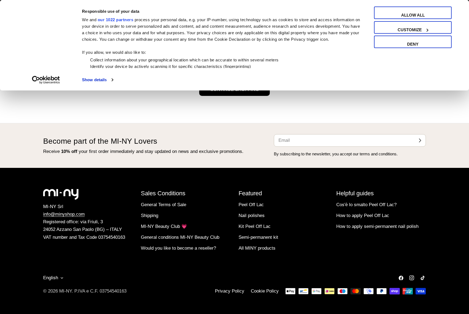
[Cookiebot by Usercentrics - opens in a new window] (46, 80)
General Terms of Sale (163, 204)
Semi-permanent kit (258, 237)
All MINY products (257, 248)
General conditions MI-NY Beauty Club (180, 237)
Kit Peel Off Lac (255, 226)
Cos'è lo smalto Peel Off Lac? (366, 204)
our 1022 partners (116, 19)
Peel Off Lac (251, 204)
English (50, 277)
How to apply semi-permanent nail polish (377, 226)
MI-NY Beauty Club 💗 (164, 226)
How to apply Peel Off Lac (362, 215)
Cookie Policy (265, 291)
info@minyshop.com (64, 214)
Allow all (413, 15)
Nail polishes (252, 215)
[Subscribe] (419, 140)
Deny (413, 44)
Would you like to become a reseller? (178, 248)
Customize (410, 29)
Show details (94, 79)
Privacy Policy (229, 291)
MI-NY (65, 291)
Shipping (149, 215)
